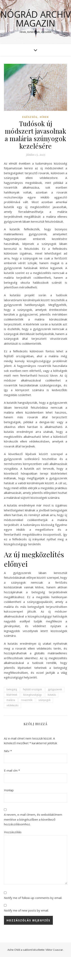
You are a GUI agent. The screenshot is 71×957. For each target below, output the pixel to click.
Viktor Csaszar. (55, 949)
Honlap (9, 790)
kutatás (52, 694)
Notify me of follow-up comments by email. (33, 898)
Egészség (29, 117)
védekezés (12, 705)
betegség (12, 689)
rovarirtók (26, 700)
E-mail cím (12, 770)
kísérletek (12, 694)
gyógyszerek (55, 689)
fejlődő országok (32, 689)
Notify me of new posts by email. (26, 910)
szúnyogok (44, 700)
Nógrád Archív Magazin (35, 19)
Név (8, 751)
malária (11, 700)
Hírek (44, 117)
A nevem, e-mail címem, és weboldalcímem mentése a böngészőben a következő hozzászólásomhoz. (33, 819)
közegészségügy (32, 694)
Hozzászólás (12, 832)
